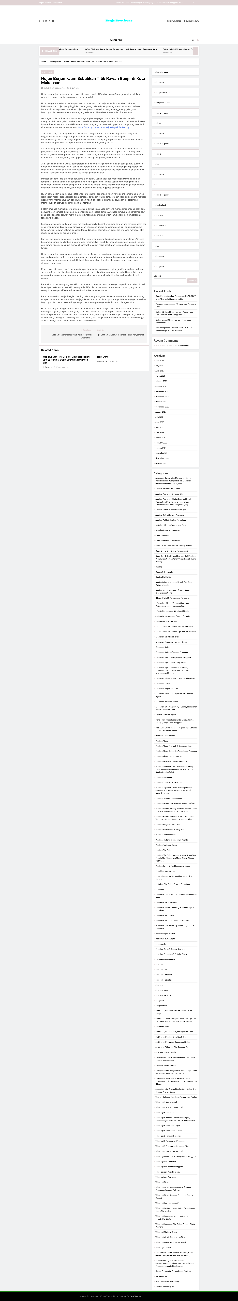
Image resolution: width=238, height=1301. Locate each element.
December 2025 (161, 391)
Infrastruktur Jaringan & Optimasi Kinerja (172, 611)
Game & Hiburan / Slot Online (167, 541)
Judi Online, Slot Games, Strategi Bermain (172, 616)
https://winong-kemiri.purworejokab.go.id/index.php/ (104, 127)
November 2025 (161, 396)
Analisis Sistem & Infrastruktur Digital (171, 510)
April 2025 (159, 432)
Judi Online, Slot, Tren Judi (166, 621)
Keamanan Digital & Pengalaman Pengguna (173, 657)
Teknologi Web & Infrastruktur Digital (170, 1242)
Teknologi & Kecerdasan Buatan (168, 1131)
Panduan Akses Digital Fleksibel (168, 756)
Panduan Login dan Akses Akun (168, 782)
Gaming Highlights (163, 577)
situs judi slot (161, 970)
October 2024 (160, 463)
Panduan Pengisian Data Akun (167, 824)
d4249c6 (47, 88)
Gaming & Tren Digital (164, 572)
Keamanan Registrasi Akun (166, 688)
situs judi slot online (163, 980)
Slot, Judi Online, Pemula (165, 1052)
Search (157, 276)
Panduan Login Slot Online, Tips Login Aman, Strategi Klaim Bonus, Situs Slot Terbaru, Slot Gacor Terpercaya (174, 790)
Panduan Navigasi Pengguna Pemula (170, 798)
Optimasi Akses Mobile (165, 736)
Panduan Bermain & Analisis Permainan (171, 761)
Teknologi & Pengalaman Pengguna (169, 1141)
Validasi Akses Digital (164, 1287)
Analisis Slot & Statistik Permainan (169, 515)
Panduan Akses (161, 741)
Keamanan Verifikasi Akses (166, 702)
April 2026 (159, 371)
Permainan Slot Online (164, 915)
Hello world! (103, 357)
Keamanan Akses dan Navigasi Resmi (171, 642)
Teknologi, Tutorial (163, 1247)
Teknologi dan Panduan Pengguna (169, 1167)
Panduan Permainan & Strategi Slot (169, 829)
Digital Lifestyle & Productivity (167, 530)
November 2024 (161, 458)
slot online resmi (162, 1027)
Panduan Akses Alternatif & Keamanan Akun (173, 746)
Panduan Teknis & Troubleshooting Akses (172, 866)
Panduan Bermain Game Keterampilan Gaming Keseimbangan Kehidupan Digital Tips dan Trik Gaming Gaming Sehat (174, 769)
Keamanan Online (162, 683)
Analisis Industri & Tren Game (167, 489)
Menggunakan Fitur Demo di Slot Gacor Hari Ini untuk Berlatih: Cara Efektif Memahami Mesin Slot (66, 360)
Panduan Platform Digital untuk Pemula (171, 840)
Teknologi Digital (162, 1182)
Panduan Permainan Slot (165, 835)
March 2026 (160, 376)
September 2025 (162, 407)
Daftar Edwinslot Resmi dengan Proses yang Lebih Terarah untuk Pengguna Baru (80, 49)
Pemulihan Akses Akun (165, 871)
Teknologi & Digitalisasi (165, 1112)
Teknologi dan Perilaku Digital (167, 1172)
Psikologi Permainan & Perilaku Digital (171, 954)
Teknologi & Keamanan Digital (167, 1126)
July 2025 (159, 417)
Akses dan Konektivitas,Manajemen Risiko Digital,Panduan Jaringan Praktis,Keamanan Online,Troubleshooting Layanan (173, 481)
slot (157, 164)
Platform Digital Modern (165, 934)
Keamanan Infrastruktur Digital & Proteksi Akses (175, 678)
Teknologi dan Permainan (165, 1177)
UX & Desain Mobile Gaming (167, 1281)
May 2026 (159, 366)
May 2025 (159, 427)
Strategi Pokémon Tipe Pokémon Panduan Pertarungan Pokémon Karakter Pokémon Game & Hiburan (176, 1081)
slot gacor (159, 82)
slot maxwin (160, 225)
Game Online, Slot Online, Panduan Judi (171, 551)
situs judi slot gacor (163, 975)
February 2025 (161, 443)
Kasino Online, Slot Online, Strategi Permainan (174, 626)
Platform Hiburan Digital (165, 939)
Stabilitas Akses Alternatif (166, 1065)
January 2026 (160, 386)
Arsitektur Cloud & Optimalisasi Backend (172, 525)
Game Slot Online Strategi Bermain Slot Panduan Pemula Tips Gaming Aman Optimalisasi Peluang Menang (175, 559)
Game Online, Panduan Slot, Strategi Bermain (173, 546)
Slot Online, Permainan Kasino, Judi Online (172, 1042)
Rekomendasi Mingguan (165, 959)
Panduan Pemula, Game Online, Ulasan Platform (175, 803)
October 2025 (160, 402)
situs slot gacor (161, 113)
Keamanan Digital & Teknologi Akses (170, 662)
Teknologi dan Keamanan (165, 1161)
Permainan (159, 889)
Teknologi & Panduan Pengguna (168, 1136)
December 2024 (161, 453)
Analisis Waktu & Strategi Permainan (170, 520)
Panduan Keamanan (163, 777)
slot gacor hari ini (162, 92)
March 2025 (160, 438)
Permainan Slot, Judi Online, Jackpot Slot (172, 920)
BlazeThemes (135, 1296)
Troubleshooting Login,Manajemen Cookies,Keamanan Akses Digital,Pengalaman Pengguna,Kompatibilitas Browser (174, 1263)
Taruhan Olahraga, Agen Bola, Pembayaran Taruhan (176, 1097)
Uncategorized (48, 72)
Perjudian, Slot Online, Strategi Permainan (172, 884)
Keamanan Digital (162, 647)
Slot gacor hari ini (162, 103)
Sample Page (116, 40)
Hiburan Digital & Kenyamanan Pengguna (172, 598)
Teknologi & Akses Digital (166, 1102)
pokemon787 (160, 944)
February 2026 (161, 381)
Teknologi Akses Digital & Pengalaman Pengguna (175, 1156)
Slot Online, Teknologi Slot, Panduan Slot (172, 1047)
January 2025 (160, 448)
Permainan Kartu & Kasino (166, 902)
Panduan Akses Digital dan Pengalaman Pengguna (176, 751)
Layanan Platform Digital (165, 715)
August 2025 (160, 412)
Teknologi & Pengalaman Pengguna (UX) (172, 1146)
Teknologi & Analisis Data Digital (169, 1107)
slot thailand (160, 205)
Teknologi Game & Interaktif (166, 1203)
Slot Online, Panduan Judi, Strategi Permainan (174, 1032)
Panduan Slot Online (163, 850)
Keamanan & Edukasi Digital (167, 637)
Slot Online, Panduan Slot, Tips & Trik (170, 1037)
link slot (158, 123)
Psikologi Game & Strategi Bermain (169, 949)
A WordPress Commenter (166, 345)
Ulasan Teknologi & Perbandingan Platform (173, 1271)
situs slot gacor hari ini (165, 995)
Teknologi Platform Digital (166, 1232)
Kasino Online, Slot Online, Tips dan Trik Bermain (175, 632)
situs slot (159, 154)
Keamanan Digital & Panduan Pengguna (171, 652)
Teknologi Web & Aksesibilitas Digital (170, 1237)
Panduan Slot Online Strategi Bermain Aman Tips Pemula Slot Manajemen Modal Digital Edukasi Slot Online (175, 858)
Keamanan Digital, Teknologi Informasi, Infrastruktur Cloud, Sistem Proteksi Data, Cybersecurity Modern (172, 670)
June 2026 (159, 360)
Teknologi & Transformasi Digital (169, 1151)
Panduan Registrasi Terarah (166, 845)
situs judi (159, 964)
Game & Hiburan (162, 535)
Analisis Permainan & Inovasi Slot (169, 494)
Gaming (158, 567)
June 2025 (159, 422)
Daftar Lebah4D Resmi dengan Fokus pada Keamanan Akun (158, 3)
